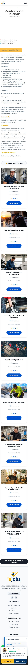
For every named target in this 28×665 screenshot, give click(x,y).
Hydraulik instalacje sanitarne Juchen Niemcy (14, 187)
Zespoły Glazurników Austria (14, 230)
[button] (22, 657)
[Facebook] (12, 597)
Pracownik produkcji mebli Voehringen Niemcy (14, 445)
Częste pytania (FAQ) (14, 613)
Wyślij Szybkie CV (14, 608)
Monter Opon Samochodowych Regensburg (14, 316)
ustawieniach (23, 660)
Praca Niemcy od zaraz (14, 630)
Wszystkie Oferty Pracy (14, 605)
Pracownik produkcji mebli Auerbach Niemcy (14, 488)
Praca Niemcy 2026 (14, 621)
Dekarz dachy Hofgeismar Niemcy (14, 402)
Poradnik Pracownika (14, 610)
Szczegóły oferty (14, 203)
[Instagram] (16, 597)
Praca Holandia (14, 624)
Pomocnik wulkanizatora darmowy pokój (14, 273)
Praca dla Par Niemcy (14, 627)
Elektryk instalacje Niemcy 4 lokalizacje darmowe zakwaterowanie (14, 533)
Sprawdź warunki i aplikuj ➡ (11, 50)
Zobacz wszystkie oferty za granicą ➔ (14, 561)
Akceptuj (4, 662)
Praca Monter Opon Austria (14, 360)
